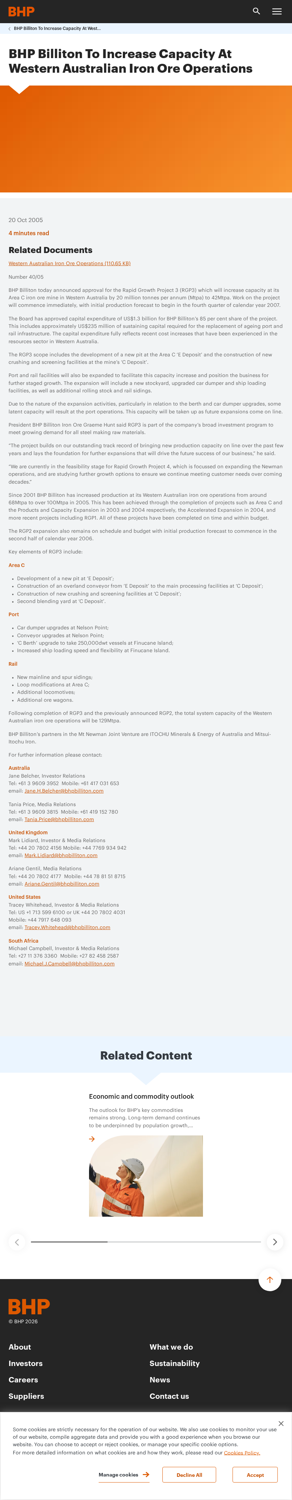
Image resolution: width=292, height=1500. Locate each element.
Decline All (189, 1474)
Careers (23, 1379)
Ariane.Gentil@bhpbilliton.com (62, 884)
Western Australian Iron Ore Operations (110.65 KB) (70, 263)
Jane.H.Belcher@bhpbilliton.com (64, 791)
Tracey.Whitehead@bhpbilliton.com (67, 927)
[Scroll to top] (270, 1279)
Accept (255, 1474)
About (20, 1346)
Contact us (169, 1395)
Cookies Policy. (242, 1452)
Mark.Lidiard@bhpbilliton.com (61, 855)
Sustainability (175, 1362)
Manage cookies (118, 1474)
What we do (171, 1346)
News (160, 1379)
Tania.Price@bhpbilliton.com (59, 819)
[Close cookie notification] (281, 1423)
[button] (17, 1242)
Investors (26, 1362)
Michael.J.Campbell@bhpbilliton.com (70, 964)
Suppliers (26, 1395)
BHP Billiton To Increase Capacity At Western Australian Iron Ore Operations (58, 28)
